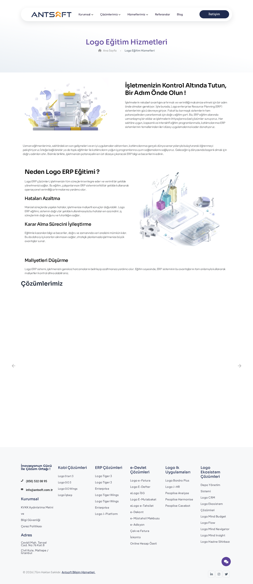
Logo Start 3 (66, 476)
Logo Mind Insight (213, 535)
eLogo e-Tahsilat (142, 505)
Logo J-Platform (106, 513)
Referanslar (162, 14)
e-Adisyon (137, 524)
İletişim (214, 14)
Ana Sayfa (109, 50)
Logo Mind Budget (213, 516)
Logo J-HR (172, 486)
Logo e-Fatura (140, 480)
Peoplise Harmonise (179, 499)
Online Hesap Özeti (143, 543)
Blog (180, 14)
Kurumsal (85, 14)
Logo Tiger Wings (107, 495)
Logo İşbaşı (65, 495)
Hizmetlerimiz (136, 14)
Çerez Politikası (31, 526)
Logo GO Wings (68, 488)
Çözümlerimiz (109, 14)
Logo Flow (208, 522)
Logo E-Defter (140, 486)
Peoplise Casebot (177, 505)
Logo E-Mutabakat (143, 499)
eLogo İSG (137, 493)
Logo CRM (208, 497)
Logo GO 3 (64, 482)
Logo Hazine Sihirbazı (215, 541)
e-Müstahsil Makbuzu (145, 518)
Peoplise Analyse (177, 493)
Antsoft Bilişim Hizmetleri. (78, 572)
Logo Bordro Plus (177, 480)
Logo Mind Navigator (215, 529)
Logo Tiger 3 (103, 476)
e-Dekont (137, 512)
